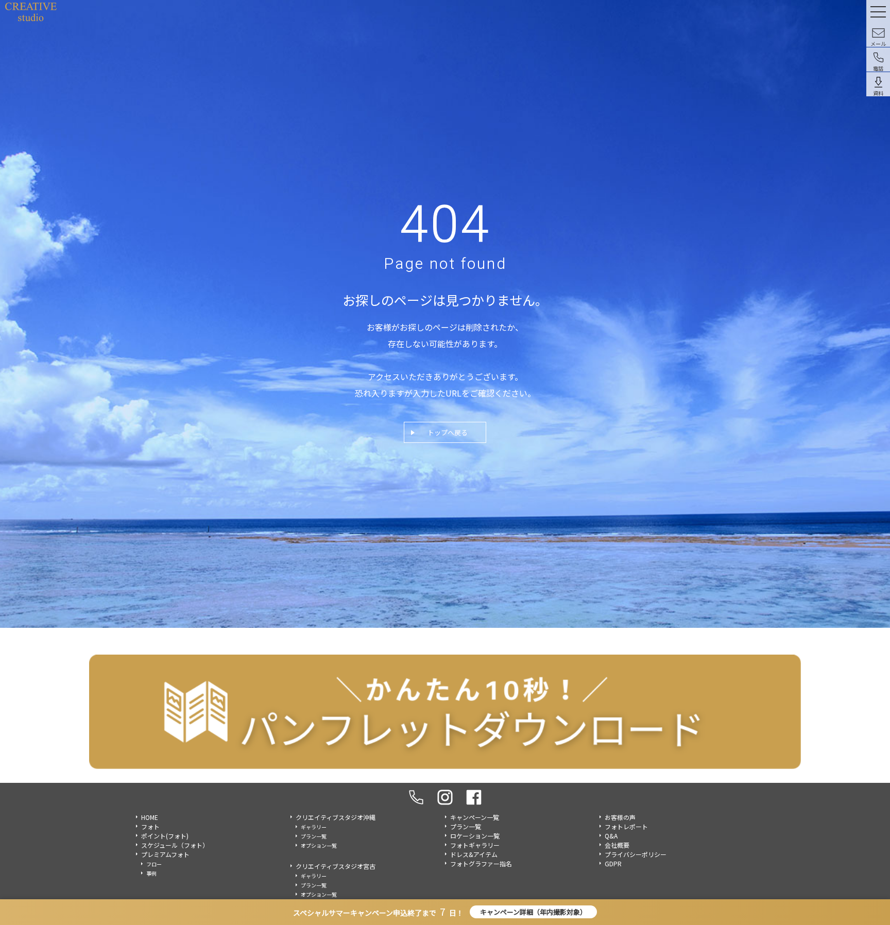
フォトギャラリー (475, 845)
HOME (149, 817)
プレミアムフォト (165, 854)
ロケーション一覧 (475, 835)
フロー (154, 864)
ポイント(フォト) (165, 835)
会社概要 (617, 845)
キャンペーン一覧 (474, 817)
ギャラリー (314, 827)
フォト (150, 826)
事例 (151, 873)
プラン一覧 (314, 836)
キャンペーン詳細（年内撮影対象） (533, 912)
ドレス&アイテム (474, 854)
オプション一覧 (319, 845)
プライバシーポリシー (635, 854)
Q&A (611, 835)
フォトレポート (626, 826)
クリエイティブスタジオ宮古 (335, 866)
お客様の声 (620, 817)
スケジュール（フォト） (175, 845)
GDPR (613, 863)
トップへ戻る (447, 432)
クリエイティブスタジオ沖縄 (335, 817)
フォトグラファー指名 (481, 863)
